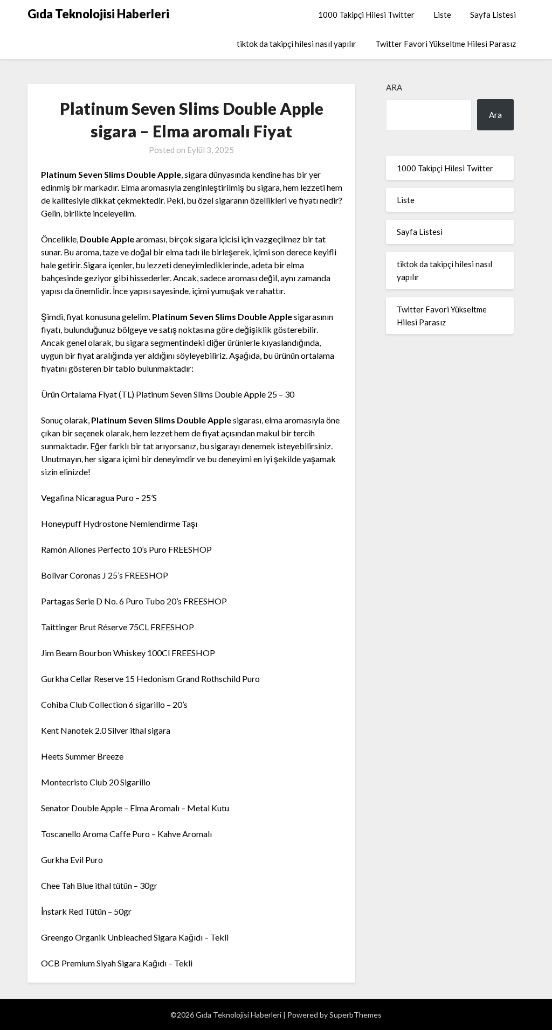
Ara (394, 87)
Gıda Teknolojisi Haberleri (98, 13)
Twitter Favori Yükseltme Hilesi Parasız (445, 43)
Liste (442, 14)
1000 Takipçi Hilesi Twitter (366, 14)
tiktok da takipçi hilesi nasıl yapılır (296, 43)
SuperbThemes (355, 1014)
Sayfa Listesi (493, 14)
